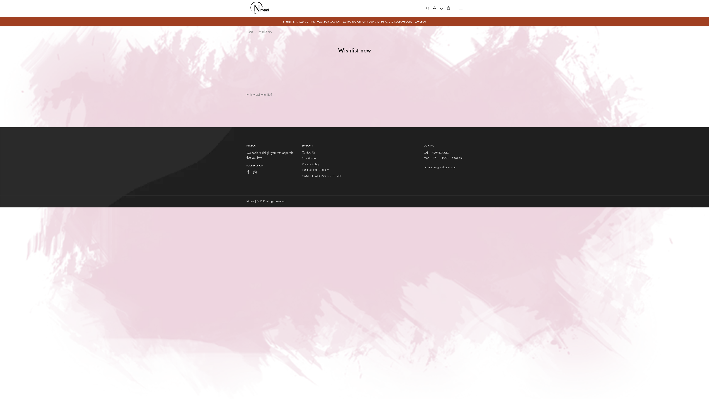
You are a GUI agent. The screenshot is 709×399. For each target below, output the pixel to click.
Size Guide (309, 158)
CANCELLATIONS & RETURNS (322, 176)
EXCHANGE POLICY (315, 170)
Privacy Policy (310, 164)
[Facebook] (248, 172)
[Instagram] (255, 173)
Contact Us (308, 152)
